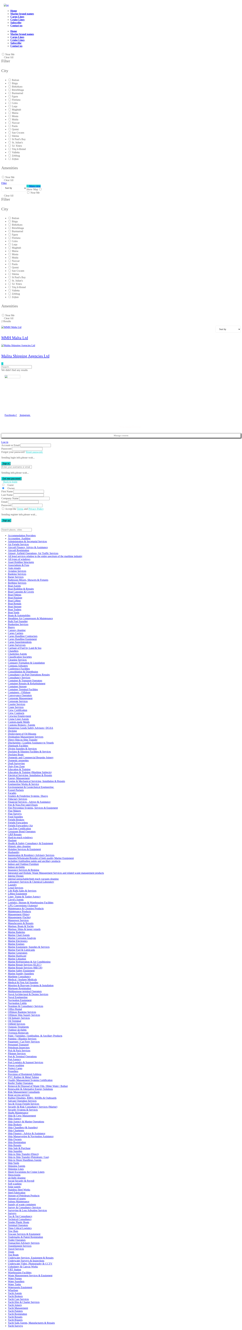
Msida (15, 119)
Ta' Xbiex (17, 145)
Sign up (6, 520)
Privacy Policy (36, 508)
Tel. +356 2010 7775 (16, 407)
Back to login (10, 481)
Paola (15, 126)
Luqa (14, 106)
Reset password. (34, 452)
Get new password (11, 478)
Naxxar (16, 122)
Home (13, 10)
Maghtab (16, 109)
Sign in (6, 463)
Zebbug (16, 155)
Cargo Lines (17, 16)
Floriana (16, 99)
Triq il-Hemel (19, 149)
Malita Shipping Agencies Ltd (25, 356)
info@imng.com (20, 402)
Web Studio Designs (130, 426)
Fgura (15, 96)
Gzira (15, 103)
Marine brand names (22, 13)
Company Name (9, 498)
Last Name (7, 494)
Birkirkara (17, 86)
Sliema (15, 136)
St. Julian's (17, 142)
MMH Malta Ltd (14, 338)
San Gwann (18, 132)
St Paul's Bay (19, 139)
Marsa (15, 112)
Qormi (15, 129)
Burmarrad (17, 93)
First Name (7, 491)
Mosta (15, 116)
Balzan (15, 80)
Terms (20, 508)
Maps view (34, 186)
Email (4, 501)
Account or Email (10, 445)
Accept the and (24, 508)
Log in (4, 442)
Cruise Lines (17, 19)
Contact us (16, 25)
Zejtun (15, 159)
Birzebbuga (18, 89)
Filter (4, 183)
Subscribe (15, 22)
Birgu (15, 83)
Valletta (16, 152)
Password (6, 448)
